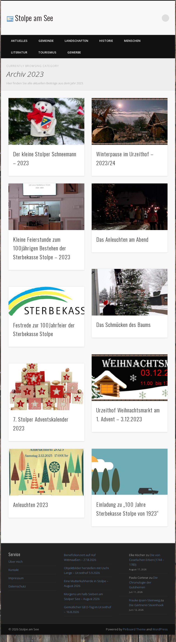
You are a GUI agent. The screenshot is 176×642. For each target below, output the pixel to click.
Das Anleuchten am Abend (122, 239)
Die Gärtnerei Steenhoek (146, 605)
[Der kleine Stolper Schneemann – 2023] (46, 121)
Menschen (132, 41)
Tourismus (47, 52)
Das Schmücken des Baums (123, 324)
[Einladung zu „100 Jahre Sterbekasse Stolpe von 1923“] (130, 472)
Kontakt (13, 570)
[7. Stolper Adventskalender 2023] (46, 386)
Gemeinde (46, 41)
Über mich (15, 562)
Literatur (19, 52)
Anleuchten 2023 (30, 504)
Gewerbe (74, 52)
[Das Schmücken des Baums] (130, 292)
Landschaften (76, 41)
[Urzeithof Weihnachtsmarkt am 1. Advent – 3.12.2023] (130, 377)
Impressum (16, 578)
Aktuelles (19, 41)
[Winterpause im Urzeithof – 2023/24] (130, 121)
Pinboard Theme (134, 629)
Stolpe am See (34, 17)
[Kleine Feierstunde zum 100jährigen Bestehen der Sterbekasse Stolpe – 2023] (46, 206)
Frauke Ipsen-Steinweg (144, 600)
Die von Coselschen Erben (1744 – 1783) (146, 560)
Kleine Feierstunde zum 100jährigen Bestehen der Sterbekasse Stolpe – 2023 (41, 248)
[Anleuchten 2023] (46, 472)
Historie (106, 41)
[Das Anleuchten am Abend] (130, 206)
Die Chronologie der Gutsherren (143, 582)
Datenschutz (17, 586)
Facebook (156, 18)
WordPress (160, 629)
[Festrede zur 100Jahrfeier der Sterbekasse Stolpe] (46, 301)
